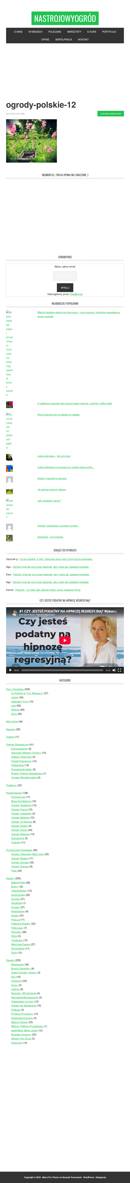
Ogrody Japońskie (21, 813)
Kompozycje (18, 797)
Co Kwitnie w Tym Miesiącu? (27, 693)
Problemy (11, 785)
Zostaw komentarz (110, 113)
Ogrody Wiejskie (20, 834)
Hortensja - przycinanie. (50, 537)
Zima (14, 714)
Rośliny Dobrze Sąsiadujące (26, 773)
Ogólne (10, 737)
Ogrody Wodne (19, 858)
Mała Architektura (21, 801)
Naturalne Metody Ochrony (26, 752)
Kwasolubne (18, 911)
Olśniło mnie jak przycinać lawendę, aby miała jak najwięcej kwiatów (51, 566)
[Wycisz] (114, 670)
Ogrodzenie (17, 838)
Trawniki (15, 842)
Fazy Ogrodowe (15, 689)
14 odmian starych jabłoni (51, 489)
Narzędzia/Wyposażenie (24, 997)
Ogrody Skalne (19, 826)
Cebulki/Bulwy (19, 890)
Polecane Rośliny (20, 923)
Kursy (14, 985)
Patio (14, 870)
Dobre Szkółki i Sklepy (24, 972)
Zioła (14, 952)
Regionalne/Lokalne (22, 1018)
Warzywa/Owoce (20, 944)
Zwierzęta (16, 1042)
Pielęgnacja (17, 765)
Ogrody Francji (19, 809)
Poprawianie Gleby (21, 769)
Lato (13, 705)
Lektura (15, 989)
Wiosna (15, 709)
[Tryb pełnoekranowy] (119, 670)
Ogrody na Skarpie (21, 821)
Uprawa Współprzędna (24, 777)
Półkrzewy (17, 928)
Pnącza (15, 919)
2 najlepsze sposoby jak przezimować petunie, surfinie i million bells (74, 403)
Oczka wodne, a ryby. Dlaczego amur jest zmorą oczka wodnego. (56, 559)
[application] (65, 640)
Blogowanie (17, 964)
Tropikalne (17, 940)
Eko (13, 976)
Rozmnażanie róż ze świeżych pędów (58, 414)
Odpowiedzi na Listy (22, 1001)
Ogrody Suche (19, 830)
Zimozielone (18, 948)
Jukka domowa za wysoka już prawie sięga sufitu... (65, 467)
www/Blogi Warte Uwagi (24, 1030)
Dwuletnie (16, 903)
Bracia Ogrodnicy (20, 968)
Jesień (14, 697)
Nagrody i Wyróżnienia (23, 993)
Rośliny (10, 878)
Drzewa (15, 899)
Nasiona (10, 729)
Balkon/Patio (18, 882)
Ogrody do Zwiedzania (23, 1005)
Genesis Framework (72, 1177)
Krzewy (15, 907)
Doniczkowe (18, 895)
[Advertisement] (65, 68)
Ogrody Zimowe (20, 862)
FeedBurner (76, 294)
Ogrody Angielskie (21, 805)
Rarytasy (16, 932)
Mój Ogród (12, 721)
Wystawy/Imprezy (21, 1034)
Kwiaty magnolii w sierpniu (52, 478)
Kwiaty (15, 915)
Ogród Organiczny (21, 761)
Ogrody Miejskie (20, 817)
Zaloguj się (101, 1177)
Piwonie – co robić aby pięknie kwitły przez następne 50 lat (47, 590)
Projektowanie (14, 793)
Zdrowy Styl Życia (21, 1038)
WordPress (88, 1177)
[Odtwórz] (10, 670)
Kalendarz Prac (19, 701)
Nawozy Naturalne (21, 756)
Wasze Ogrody (19, 1022)
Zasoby (10, 960)
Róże (14, 936)
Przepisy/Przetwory (22, 1013)
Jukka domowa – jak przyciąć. (54, 456)
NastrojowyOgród (65, 18)
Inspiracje (16, 981)
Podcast (15, 1009)
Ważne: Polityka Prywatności (27, 1026)
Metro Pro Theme (50, 1177)
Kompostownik (19, 748)
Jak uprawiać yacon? (49, 500)
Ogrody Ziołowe (20, 866)
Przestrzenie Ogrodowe (19, 850)
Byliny (14, 886)
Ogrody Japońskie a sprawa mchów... (58, 525)
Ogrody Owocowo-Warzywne (27, 854)
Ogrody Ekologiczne (17, 744)
